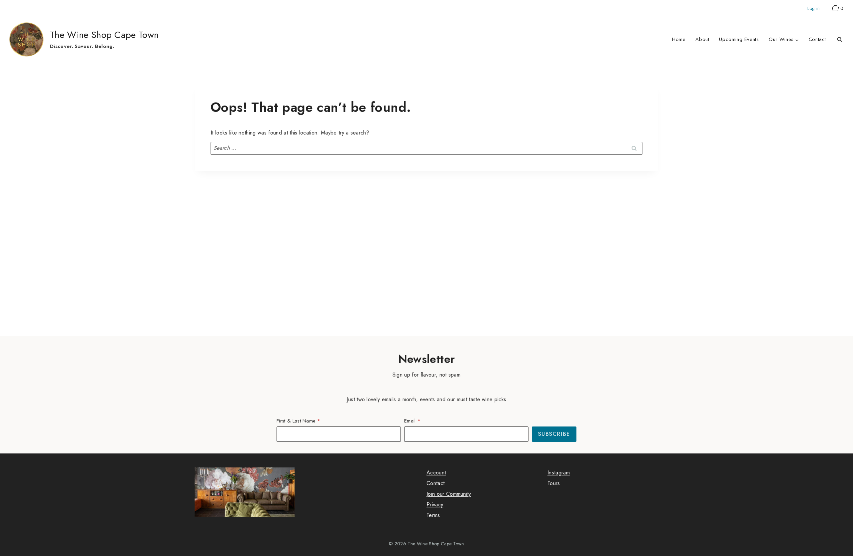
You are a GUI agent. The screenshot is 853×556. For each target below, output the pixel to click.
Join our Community (448, 494)
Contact (817, 39)
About (702, 39)
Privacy (434, 504)
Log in (813, 8)
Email (410, 420)
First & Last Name (296, 420)
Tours (553, 483)
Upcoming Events (739, 39)
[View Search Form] (839, 39)
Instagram (558, 472)
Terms (433, 515)
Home (678, 39)
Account (436, 472)
